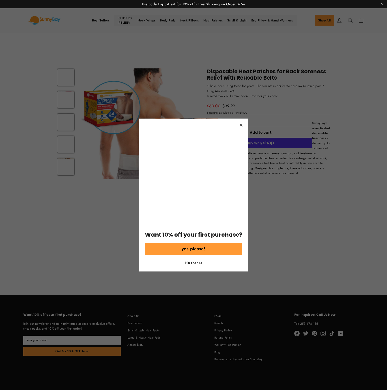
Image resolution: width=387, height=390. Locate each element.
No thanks (193, 262)
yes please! (194, 249)
